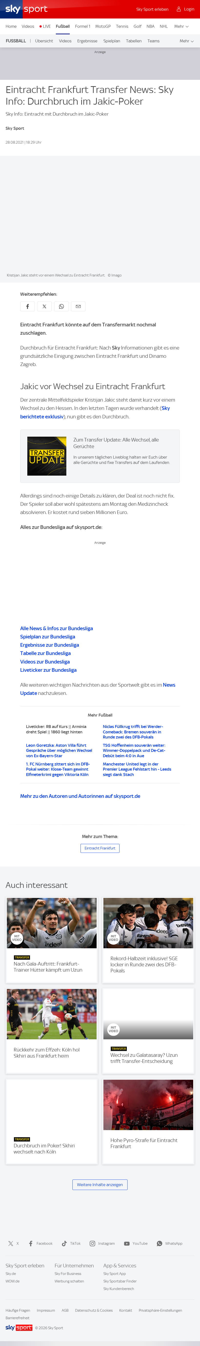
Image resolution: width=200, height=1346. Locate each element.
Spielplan (111, 40)
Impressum (46, 1310)
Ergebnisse (87, 40)
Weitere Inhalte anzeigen (100, 1184)
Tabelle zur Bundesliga (45, 653)
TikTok (75, 1243)
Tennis (122, 26)
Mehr (179, 26)
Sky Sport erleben (152, 9)
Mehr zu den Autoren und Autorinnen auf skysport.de (80, 796)
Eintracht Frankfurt (100, 848)
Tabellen (134, 40)
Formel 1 (82, 26)
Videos (28, 26)
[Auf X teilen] (44, 306)
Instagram (106, 1243)
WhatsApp (173, 1243)
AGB (65, 1310)
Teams (154, 40)
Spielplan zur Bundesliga (47, 637)
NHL (164, 26)
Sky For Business (68, 1274)
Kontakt (125, 1310)
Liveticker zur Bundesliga (48, 670)
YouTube (140, 1243)
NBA (150, 26)
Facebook (44, 1243)
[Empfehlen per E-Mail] (78, 306)
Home (11, 26)
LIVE (47, 26)
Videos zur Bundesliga (45, 662)
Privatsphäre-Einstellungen (160, 1310)
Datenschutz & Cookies (94, 1310)
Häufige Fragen (18, 1310)
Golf (137, 26)
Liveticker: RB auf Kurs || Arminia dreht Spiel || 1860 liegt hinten (56, 729)
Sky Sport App (114, 1274)
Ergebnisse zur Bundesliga (49, 645)
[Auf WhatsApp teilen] (61, 306)
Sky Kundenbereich (118, 1289)
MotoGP (103, 26)
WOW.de (13, 1281)
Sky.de (11, 1274)
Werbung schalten (69, 1281)
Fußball (63, 26)
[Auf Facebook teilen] (27, 306)
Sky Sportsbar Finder (120, 1281)
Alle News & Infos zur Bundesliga (56, 628)
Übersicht (44, 40)
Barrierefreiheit (18, 1318)
